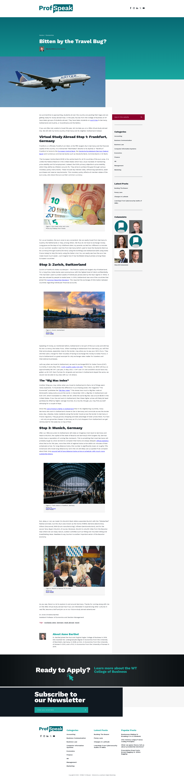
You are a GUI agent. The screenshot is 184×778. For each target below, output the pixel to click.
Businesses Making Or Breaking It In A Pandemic (131, 735)
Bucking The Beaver (121, 188)
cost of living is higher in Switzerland (60, 409)
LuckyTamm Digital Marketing (107, 775)
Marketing (117, 170)
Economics (118, 153)
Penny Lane (118, 192)
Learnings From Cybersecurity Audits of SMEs (105, 746)
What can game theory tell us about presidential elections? (132, 746)
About (66, 634)
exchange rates (50, 623)
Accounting (118, 136)
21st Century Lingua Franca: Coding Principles (132, 740)
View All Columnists (121, 265)
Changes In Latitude (121, 196)
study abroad (69, 623)
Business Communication (123, 140)
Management (118, 165)
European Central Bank (66, 151)
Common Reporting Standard (58, 280)
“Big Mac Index (64, 390)
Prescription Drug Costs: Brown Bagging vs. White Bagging (130, 752)
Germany (60, 623)
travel (77, 623)
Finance (117, 157)
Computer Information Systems (125, 149)
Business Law (119, 144)
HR (115, 161)
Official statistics (102, 441)
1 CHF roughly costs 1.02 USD (72, 367)
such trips (94, 120)
